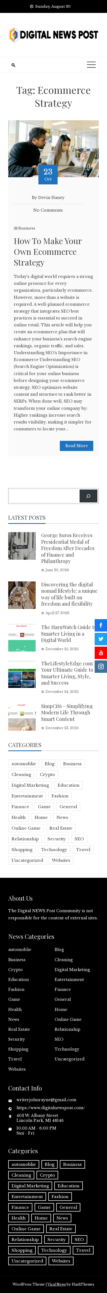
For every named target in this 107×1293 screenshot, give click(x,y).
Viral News (56, 1284)
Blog (49, 763)
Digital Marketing (30, 785)
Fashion (60, 796)
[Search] (88, 496)
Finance (20, 806)
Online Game (26, 828)
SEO (79, 838)
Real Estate (60, 828)
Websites (61, 860)
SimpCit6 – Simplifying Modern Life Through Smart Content (67, 712)
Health (19, 817)
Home (41, 817)
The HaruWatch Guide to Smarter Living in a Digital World (69, 633)
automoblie (24, 763)
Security (56, 838)
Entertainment (27, 796)
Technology (54, 849)
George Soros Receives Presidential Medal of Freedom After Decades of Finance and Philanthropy (67, 548)
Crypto (47, 774)
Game (44, 806)
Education (69, 785)
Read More (76, 445)
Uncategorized (27, 860)
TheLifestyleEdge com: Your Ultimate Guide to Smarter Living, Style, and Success (67, 673)
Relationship (25, 838)
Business (26, 228)
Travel (83, 849)
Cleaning (21, 774)
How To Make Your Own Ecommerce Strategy (48, 251)
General (68, 806)
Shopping (22, 849)
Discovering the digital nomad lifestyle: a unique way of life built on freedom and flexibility (69, 594)
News (62, 817)
